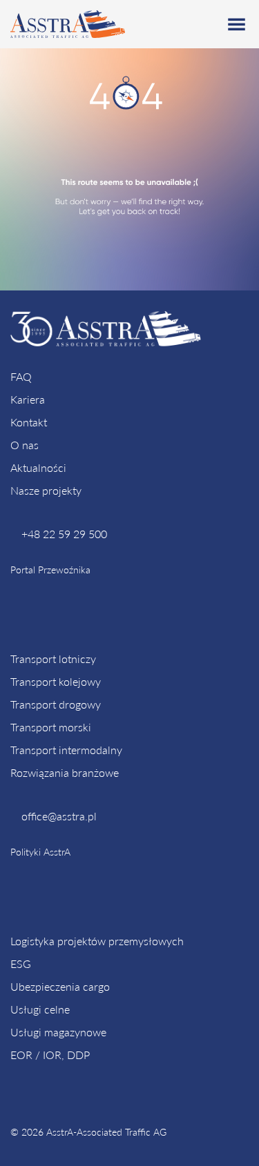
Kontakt (28, 421)
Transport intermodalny (66, 749)
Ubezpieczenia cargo (60, 986)
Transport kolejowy (55, 681)
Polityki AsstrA (40, 852)
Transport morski (50, 726)
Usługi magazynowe (58, 1031)
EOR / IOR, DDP (50, 1054)
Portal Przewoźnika (50, 569)
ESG (20, 963)
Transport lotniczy (53, 658)
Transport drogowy (55, 704)
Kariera (27, 399)
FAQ (21, 376)
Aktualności (38, 467)
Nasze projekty (45, 490)
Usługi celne (40, 1009)
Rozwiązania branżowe (64, 772)
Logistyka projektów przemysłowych (97, 940)
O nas (24, 444)
